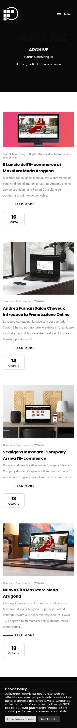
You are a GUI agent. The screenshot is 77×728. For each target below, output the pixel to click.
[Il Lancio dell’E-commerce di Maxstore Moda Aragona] (38, 129)
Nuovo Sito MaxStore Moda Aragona (30, 593)
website (39, 301)
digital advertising (14, 154)
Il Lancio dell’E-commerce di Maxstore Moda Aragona (32, 168)
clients (7, 301)
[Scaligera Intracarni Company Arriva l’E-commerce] (38, 411)
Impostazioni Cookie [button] (20, 719)
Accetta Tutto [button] (48, 719)
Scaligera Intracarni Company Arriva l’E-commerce (34, 455)
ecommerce (61, 154)
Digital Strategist (39, 154)
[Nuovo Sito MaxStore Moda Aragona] (38, 549)
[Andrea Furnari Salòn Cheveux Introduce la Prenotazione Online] (38, 268)
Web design (10, 157)
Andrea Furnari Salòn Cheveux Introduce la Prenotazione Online (36, 311)
